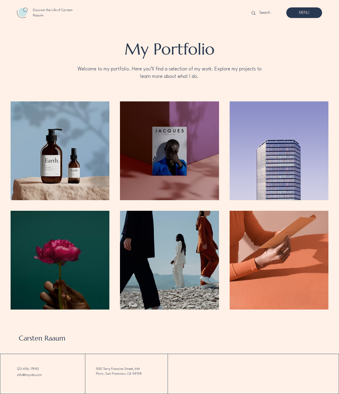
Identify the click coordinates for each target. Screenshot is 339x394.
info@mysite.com (29, 375)
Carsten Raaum (42, 338)
